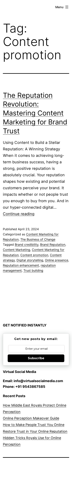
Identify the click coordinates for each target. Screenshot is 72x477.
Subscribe (36, 358)
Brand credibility (26, 244)
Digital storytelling (30, 260)
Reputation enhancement (21, 265)
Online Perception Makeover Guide (31, 418)
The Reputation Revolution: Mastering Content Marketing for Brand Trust (35, 113)
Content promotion (34, 255)
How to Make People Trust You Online (33, 425)
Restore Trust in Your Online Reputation (35, 431)
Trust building (33, 270)
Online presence (56, 260)
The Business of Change (37, 239)
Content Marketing (16, 250)
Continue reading (18, 214)
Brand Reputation (52, 244)
